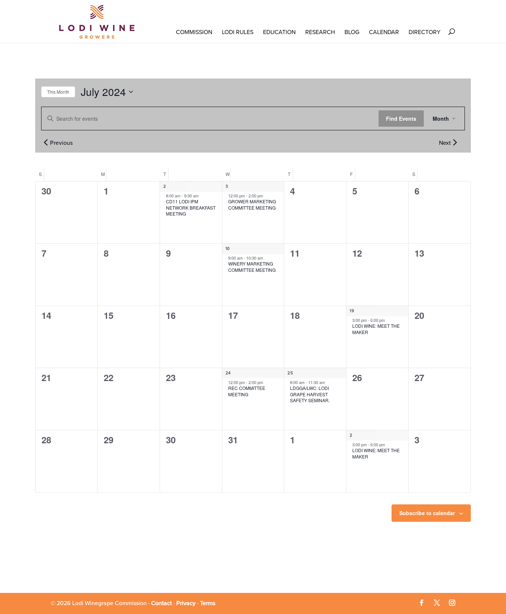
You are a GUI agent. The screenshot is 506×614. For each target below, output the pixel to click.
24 (228, 373)
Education (279, 32)
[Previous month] (45, 142)
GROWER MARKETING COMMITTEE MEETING (252, 204)
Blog (351, 32)
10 (228, 248)
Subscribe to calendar (427, 513)
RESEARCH (320, 32)
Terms (207, 603)
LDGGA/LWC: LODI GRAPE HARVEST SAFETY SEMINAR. (310, 394)
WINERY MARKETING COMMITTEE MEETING (252, 266)
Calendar (384, 32)
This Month (58, 92)
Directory (424, 32)
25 (290, 373)
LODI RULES (237, 32)
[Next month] (454, 142)
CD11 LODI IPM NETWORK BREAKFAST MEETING (191, 207)
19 (352, 310)
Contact (161, 603)
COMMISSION (194, 32)
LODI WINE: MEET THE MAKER (376, 329)
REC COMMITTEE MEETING (246, 391)
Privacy (186, 603)
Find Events (401, 118)
